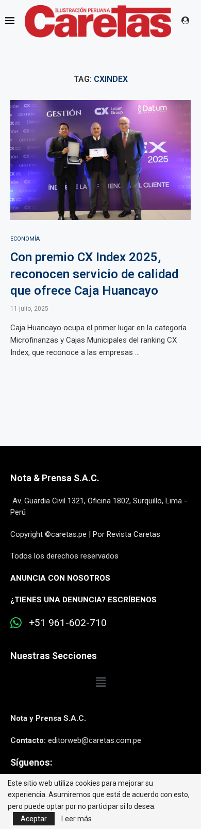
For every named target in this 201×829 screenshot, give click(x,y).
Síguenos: (31, 762)
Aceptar (34, 819)
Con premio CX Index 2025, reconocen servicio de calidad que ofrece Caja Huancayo (94, 274)
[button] (100, 682)
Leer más (76, 818)
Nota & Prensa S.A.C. (54, 477)
